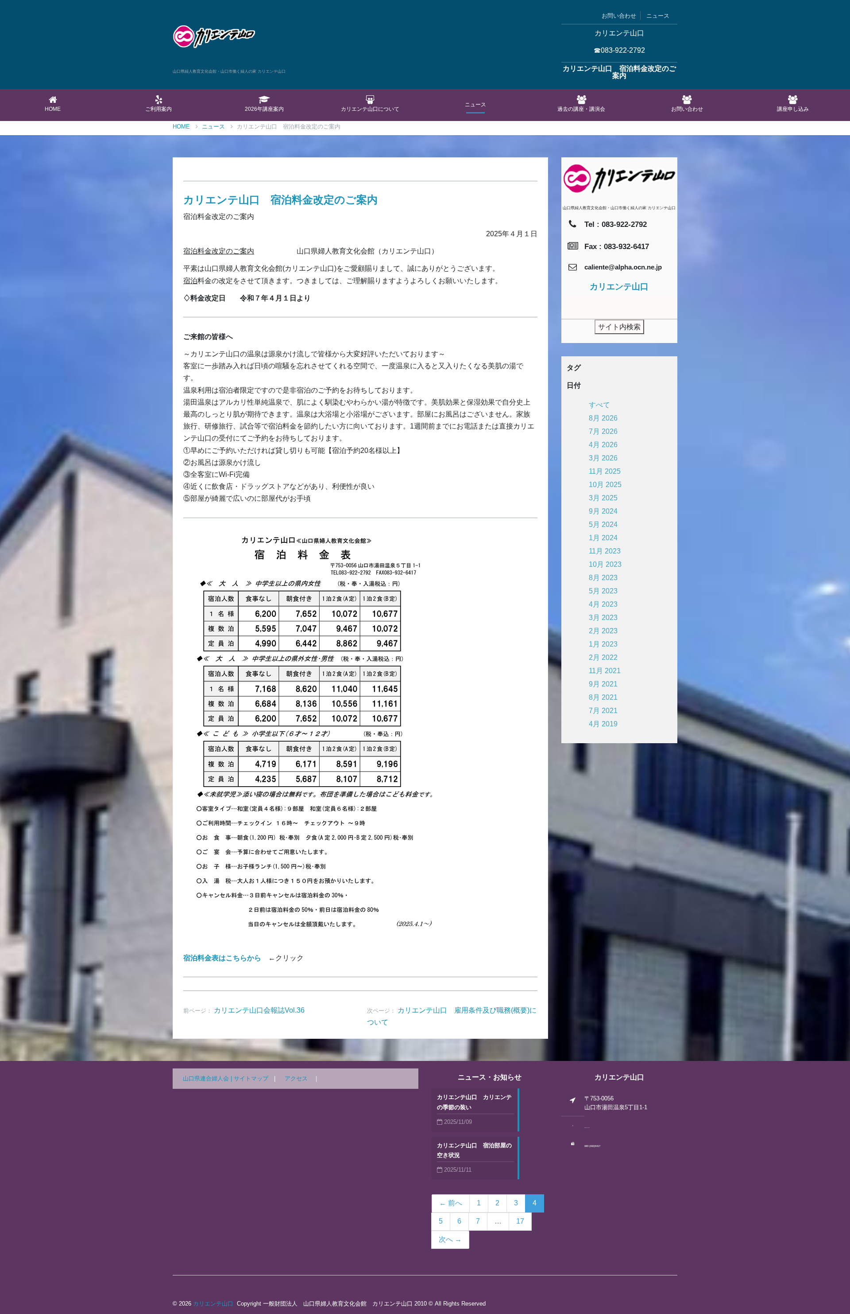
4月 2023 (603, 604)
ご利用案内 (158, 109)
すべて (599, 405)
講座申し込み (793, 109)
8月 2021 (603, 697)
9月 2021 (603, 684)
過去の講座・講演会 (581, 109)
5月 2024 (603, 524)
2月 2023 (603, 631)
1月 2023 (603, 644)
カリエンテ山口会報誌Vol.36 (259, 1010)
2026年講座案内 (264, 109)
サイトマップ (251, 1078)
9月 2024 (603, 511)
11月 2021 (605, 671)
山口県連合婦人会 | (208, 1078)
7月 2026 (603, 431)
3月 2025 (603, 498)
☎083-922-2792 (619, 50)
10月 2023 (605, 564)
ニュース (657, 15)
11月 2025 (605, 471)
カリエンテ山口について (370, 109)
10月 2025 (605, 484)
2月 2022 (603, 657)
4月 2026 (603, 444)
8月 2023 (603, 577)
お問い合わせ (619, 15)
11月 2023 (605, 551)
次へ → (450, 1239)
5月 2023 (603, 591)
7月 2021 (603, 710)
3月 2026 (603, 458)
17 (520, 1221)
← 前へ (450, 1203)
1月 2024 (603, 538)
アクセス (296, 1078)
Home (53, 109)
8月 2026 (603, 418)
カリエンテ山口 (213, 1303)
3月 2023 (603, 617)
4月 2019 (603, 724)
